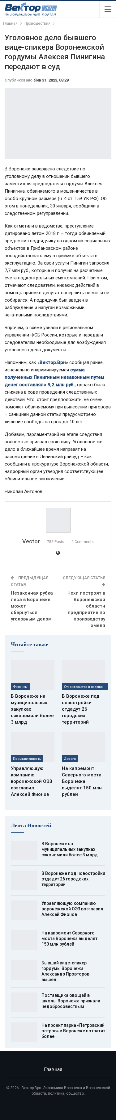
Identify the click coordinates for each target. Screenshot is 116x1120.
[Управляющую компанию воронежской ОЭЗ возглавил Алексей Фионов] (32, 747)
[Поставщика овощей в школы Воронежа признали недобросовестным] (24, 1002)
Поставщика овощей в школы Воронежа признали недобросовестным (70, 1001)
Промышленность (27, 758)
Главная (53, 1069)
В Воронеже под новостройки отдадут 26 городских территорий (73, 879)
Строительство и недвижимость (86, 686)
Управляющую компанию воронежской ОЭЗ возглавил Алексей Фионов (72, 909)
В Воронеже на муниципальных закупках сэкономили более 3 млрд (69, 849)
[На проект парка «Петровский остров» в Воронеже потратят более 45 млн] (24, 1032)
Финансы (20, 686)
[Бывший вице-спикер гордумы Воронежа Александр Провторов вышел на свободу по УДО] (24, 970)
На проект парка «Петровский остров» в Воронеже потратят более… (73, 1031)
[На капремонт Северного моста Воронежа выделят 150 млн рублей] (83, 747)
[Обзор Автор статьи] (58, 520)
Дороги (70, 758)
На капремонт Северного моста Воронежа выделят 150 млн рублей (69, 938)
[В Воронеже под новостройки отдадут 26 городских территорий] (83, 675)
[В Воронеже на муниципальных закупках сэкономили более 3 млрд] (32, 675)
